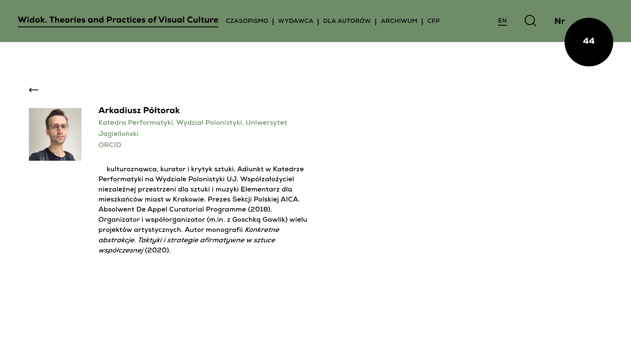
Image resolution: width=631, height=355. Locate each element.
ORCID (109, 145)
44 (589, 42)
